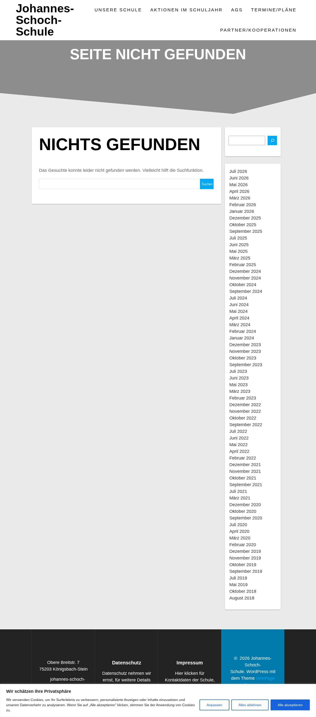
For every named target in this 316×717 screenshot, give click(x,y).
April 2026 (239, 191)
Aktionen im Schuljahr (186, 9)
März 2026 (239, 198)
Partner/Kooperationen (258, 30)
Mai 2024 (238, 311)
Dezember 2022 (245, 404)
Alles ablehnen (249, 705)
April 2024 (239, 318)
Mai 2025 (238, 251)
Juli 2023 (238, 371)
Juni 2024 (239, 304)
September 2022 (245, 424)
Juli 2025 (238, 238)
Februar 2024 (242, 331)
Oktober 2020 (242, 511)
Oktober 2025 (242, 224)
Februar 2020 (242, 544)
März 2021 (239, 498)
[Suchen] (272, 140)
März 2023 (239, 391)
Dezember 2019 (245, 551)
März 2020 (239, 538)
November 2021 (245, 471)
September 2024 (245, 291)
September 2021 (245, 484)
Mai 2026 (238, 184)
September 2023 (245, 364)
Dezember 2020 (245, 504)
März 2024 (239, 324)
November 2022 (245, 411)
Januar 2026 (241, 211)
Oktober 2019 (242, 564)
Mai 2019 (238, 584)
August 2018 (241, 598)
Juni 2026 (239, 178)
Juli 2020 (238, 524)
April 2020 (239, 531)
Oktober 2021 (242, 478)
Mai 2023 (238, 384)
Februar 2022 (242, 458)
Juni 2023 (239, 378)
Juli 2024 (238, 298)
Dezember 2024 (245, 271)
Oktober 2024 (242, 284)
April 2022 (239, 451)
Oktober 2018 (242, 591)
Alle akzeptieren (290, 705)
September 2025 (245, 231)
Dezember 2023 (245, 344)
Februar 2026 (242, 204)
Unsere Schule (118, 9)
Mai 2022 (238, 444)
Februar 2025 (242, 264)
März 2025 (239, 258)
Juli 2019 (238, 578)
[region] (158, 700)
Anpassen (214, 705)
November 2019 (245, 558)
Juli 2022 (238, 431)
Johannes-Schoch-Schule (45, 20)
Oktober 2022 (242, 418)
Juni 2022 (239, 438)
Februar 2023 (242, 398)
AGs (237, 9)
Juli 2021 (238, 491)
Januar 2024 (241, 338)
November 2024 (245, 278)
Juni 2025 (239, 244)
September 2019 (245, 571)
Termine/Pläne (273, 9)
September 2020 (245, 518)
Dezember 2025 (245, 218)
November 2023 (245, 351)
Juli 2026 (238, 171)
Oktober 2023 (242, 358)
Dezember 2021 (245, 464)
